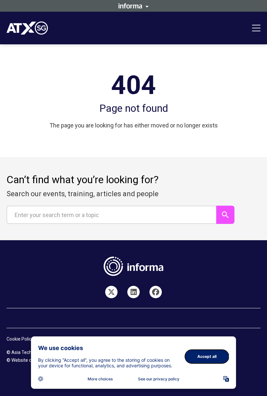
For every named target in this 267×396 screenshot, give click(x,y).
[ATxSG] (133, 292)
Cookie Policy (20, 339)
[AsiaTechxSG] (111, 292)
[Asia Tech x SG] (155, 292)
